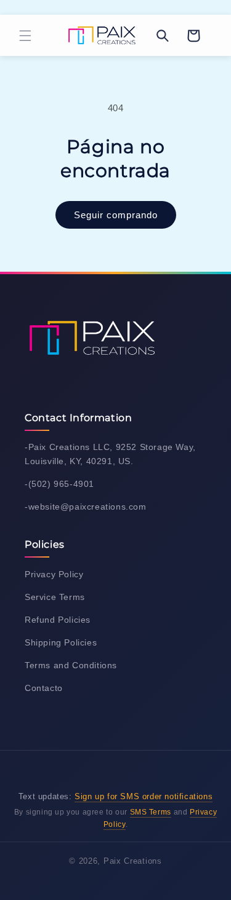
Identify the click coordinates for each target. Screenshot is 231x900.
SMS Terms (150, 812)
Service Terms (55, 597)
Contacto (44, 688)
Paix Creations (132, 861)
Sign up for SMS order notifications (144, 796)
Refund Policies (58, 620)
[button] (25, 35)
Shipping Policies (61, 642)
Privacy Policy (54, 574)
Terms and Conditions (71, 665)
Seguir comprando (116, 215)
